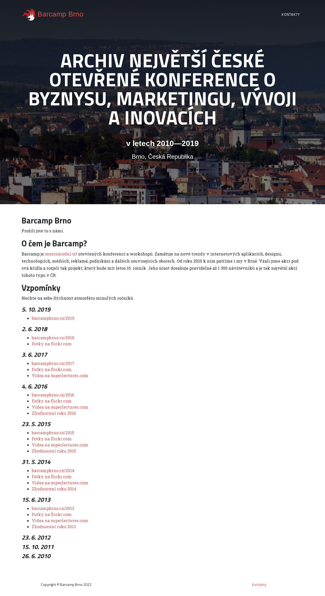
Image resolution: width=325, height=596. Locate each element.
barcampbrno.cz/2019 (53, 318)
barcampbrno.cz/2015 (53, 432)
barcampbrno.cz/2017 (53, 363)
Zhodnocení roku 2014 (54, 488)
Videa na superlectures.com (60, 375)
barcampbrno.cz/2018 (53, 337)
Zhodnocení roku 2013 (54, 526)
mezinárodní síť (61, 253)
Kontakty (291, 14)
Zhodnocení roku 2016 (54, 413)
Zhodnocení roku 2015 (54, 451)
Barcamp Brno (60, 14)
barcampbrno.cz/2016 (53, 394)
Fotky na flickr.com (52, 343)
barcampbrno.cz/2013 (53, 508)
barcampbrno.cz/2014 (53, 470)
